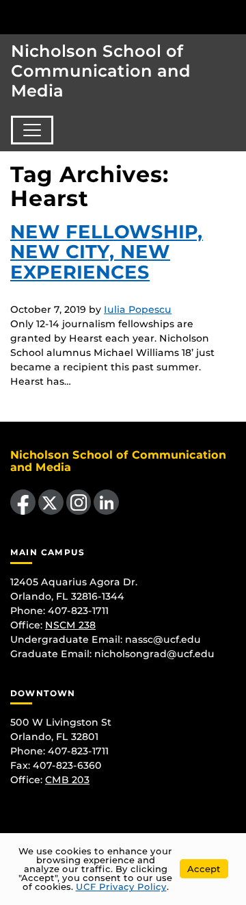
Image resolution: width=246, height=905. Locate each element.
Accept (204, 868)
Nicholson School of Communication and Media (101, 71)
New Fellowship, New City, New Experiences (106, 252)
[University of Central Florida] (104, 16)
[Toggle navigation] (32, 130)
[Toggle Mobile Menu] (232, 16)
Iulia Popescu (138, 309)
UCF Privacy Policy (121, 886)
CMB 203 (67, 780)
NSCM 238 (70, 625)
